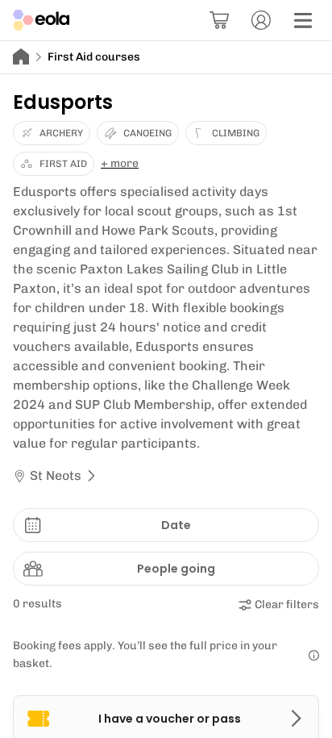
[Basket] (219, 20)
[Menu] (303, 20)
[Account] (261, 20)
